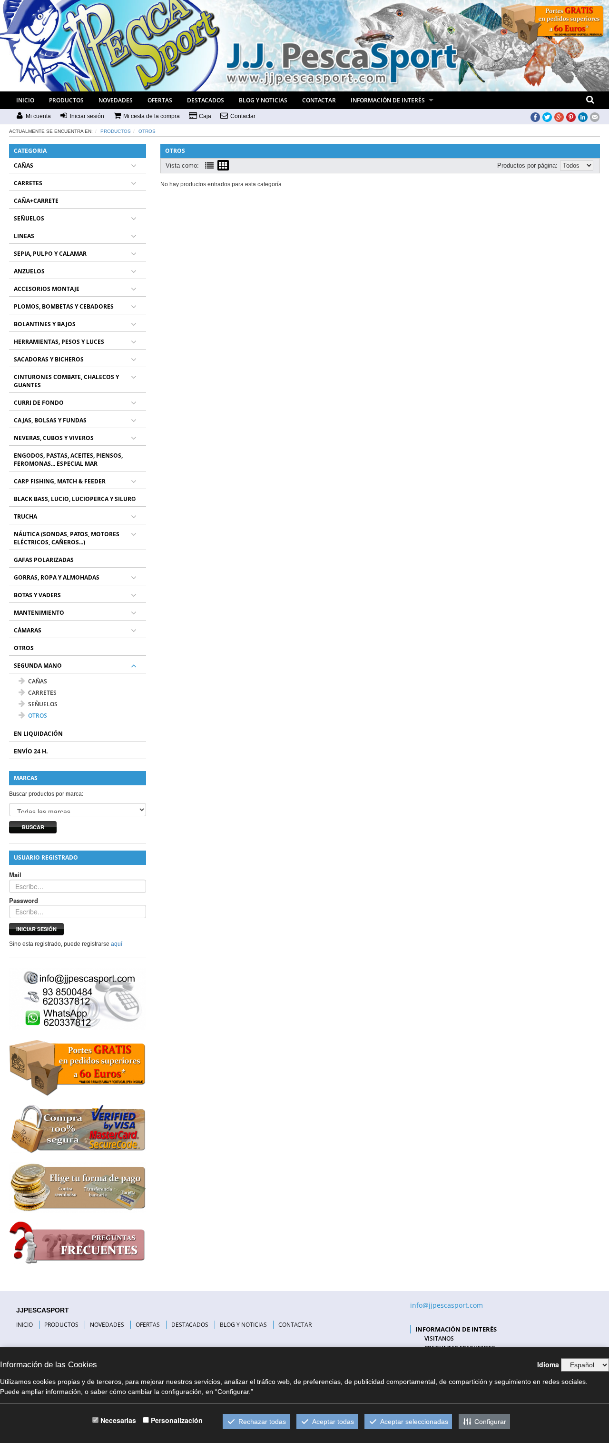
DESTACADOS (205, 100)
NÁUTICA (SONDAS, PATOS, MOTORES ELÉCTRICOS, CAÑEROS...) (66, 538)
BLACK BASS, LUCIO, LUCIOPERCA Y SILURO (75, 499)
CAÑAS (23, 165)
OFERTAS (159, 100)
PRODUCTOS (66, 100)
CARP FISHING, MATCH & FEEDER (60, 481)
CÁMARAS (27, 630)
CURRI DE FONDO (39, 403)
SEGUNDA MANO (38, 665)
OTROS (147, 131)
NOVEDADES (115, 100)
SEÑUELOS (29, 218)
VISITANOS (439, 1338)
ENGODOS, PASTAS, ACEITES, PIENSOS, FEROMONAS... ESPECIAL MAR (68, 459)
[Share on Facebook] (535, 116)
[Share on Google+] (559, 116)
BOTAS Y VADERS (37, 595)
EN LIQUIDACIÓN (38, 734)
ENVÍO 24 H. (31, 751)
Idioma (548, 1364)
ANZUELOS (29, 271)
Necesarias (118, 1420)
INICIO (25, 100)
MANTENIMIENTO (39, 613)
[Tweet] (547, 116)
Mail (15, 875)
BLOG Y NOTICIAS (263, 100)
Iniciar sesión (36, 928)
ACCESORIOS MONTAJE (46, 289)
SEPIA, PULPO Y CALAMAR (50, 254)
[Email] (594, 116)
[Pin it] (571, 116)
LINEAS (24, 236)
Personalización (177, 1420)
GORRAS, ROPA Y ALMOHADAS (56, 577)
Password (23, 900)
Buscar (33, 827)
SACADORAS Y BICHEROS (49, 359)
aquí (116, 944)
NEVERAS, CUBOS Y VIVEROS (54, 438)
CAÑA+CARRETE (36, 201)
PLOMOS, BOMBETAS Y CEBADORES (64, 306)
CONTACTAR (319, 100)
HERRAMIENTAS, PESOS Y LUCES (59, 342)
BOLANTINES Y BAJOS (45, 324)
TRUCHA (25, 516)
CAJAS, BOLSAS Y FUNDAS (50, 420)
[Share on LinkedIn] (583, 116)
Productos (115, 131)
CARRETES (28, 183)
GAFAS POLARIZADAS (44, 560)
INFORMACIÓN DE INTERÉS (388, 100)
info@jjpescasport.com (446, 1305)
